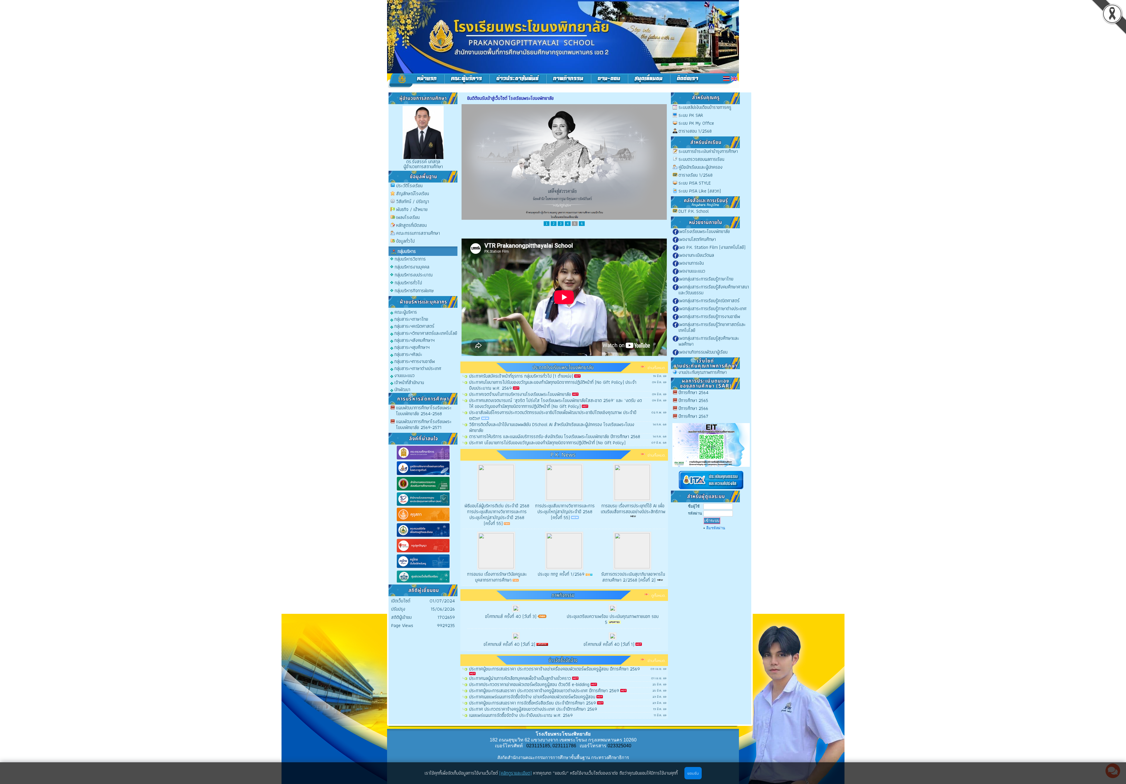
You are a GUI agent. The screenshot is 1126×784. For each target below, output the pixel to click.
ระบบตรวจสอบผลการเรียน (701, 159)
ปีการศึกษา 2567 (693, 416)
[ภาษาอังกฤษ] (734, 78)
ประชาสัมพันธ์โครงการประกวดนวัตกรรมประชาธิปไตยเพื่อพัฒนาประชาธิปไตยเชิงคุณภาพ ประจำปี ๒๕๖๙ (552, 415)
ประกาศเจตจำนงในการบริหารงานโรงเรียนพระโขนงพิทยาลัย (520, 394)
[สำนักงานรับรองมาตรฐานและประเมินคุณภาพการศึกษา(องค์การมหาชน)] (423, 505)
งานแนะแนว (404, 375)
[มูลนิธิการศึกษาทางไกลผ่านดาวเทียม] (423, 474)
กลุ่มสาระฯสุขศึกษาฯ (411, 347)
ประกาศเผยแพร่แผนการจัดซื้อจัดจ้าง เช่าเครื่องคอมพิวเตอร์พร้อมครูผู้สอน (532, 696)
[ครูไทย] (423, 567)
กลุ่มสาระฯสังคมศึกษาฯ (414, 340)
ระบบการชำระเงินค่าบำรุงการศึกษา (708, 151)
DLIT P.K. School (694, 211)
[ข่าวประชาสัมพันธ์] (518, 80)
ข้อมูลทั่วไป (405, 241)
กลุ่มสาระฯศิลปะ (407, 354)
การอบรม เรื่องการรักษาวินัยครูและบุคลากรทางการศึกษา (497, 577)
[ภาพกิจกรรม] (569, 80)
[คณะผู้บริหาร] (467, 80)
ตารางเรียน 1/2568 (696, 175)
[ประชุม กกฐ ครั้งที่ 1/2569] (564, 550)
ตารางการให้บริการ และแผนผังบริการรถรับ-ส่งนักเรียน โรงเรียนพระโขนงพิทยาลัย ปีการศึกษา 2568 (554, 436)
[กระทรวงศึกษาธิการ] (423, 459)
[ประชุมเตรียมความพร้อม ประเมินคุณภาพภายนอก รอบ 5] (612, 610)
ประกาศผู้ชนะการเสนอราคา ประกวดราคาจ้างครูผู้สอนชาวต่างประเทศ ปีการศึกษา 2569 (544, 690)
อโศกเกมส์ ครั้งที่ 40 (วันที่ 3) (510, 616)
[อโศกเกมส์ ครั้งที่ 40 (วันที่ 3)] (515, 610)
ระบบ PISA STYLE (695, 183)
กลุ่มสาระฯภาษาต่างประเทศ (417, 368)
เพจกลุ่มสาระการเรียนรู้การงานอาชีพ (709, 316)
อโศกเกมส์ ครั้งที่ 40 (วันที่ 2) (509, 644)
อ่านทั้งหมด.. (657, 367)
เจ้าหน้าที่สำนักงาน (408, 382)
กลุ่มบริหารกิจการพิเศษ (414, 290)
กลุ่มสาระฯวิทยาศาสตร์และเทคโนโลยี (425, 333)
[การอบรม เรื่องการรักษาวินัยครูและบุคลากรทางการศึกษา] (496, 550)
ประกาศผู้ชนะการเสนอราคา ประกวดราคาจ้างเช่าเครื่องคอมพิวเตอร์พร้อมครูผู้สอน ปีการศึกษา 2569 (554, 669)
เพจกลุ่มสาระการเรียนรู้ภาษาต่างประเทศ (713, 308)
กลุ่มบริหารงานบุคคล (412, 267)
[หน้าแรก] (416, 80)
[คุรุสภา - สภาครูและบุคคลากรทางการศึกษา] (423, 521)
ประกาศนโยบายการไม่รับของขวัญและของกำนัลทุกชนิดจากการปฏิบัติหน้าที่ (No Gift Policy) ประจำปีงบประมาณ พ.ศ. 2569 (552, 385)
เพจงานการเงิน (691, 263)
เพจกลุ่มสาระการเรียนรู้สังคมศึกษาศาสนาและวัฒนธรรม (714, 289)
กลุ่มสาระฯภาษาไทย (410, 318)
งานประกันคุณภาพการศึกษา (703, 372)
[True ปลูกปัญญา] (423, 552)
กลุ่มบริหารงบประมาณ (414, 274)
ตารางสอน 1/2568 (695, 131)
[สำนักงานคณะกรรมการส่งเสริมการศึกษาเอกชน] (423, 490)
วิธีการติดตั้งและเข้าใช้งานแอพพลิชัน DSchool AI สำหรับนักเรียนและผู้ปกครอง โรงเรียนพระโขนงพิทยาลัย (551, 427)
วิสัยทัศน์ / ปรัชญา (412, 201)
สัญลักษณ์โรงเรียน (412, 193)
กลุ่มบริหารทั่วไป (408, 282)
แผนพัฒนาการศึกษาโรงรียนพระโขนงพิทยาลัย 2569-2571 (424, 424)
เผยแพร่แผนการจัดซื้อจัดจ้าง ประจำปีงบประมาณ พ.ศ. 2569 (521, 715)
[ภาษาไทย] (726, 78)
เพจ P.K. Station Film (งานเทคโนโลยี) (712, 247)
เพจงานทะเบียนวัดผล (696, 255)
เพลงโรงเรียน (408, 217)
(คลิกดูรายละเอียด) (515, 773)
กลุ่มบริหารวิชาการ (410, 259)
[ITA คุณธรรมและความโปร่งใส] (711, 489)
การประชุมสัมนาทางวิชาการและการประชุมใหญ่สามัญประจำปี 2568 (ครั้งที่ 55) (565, 511)
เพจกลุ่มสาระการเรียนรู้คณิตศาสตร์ (709, 300)
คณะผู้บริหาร (405, 311)
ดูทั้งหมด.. (659, 595)
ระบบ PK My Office (696, 123)
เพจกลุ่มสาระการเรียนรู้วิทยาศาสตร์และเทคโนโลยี (712, 327)
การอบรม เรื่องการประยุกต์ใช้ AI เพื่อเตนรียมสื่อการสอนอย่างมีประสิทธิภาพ (633, 508)
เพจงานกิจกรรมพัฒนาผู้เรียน (703, 352)
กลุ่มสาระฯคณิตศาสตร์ (413, 325)
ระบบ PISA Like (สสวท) (700, 191)
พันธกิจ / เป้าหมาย (412, 209)
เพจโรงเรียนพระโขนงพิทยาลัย (704, 231)
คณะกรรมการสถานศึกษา (418, 233)
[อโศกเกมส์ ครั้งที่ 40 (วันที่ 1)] (612, 638)
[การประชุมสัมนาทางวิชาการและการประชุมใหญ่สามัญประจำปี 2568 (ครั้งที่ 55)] (564, 482)
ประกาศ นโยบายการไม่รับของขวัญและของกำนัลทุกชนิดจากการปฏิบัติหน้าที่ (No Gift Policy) (547, 442)
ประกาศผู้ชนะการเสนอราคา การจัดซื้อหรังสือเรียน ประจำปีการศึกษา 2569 (532, 703)
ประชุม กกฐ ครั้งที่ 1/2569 (561, 574)
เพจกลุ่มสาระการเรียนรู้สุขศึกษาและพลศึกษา (709, 341)
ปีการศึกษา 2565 (693, 400)
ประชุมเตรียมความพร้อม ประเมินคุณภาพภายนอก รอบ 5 (613, 619)
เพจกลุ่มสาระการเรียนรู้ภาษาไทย (706, 279)
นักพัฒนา (401, 389)
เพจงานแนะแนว (692, 271)
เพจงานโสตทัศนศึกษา (697, 239)
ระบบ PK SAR (691, 115)
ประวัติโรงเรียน (409, 185)
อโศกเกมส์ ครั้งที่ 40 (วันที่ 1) (609, 644)
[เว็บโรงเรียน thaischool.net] (423, 583)
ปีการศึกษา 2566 (693, 408)
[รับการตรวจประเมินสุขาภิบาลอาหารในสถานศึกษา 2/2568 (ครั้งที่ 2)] (632, 550)
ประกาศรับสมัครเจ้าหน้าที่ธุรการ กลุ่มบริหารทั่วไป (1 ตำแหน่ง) (521, 376)
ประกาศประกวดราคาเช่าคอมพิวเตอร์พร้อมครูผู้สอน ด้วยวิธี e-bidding (529, 684)
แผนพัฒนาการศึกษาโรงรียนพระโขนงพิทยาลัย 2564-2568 (424, 410)
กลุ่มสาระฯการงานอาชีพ (414, 361)
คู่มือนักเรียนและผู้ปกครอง (701, 167)
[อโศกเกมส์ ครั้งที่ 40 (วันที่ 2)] (515, 638)
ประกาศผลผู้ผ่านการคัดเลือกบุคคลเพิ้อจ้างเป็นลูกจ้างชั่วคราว (520, 678)
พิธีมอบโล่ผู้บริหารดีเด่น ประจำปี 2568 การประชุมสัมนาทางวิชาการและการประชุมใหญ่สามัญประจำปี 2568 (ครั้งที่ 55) (496, 514)
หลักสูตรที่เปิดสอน (411, 225)
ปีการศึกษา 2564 (693, 392)
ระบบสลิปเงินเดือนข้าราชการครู (705, 107)
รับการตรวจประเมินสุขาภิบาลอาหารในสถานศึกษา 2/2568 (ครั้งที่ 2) (633, 577)
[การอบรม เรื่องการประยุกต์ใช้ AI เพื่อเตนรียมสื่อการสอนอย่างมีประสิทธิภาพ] (632, 482)
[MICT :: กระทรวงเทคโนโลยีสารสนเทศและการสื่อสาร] (423, 536)
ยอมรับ (693, 773)
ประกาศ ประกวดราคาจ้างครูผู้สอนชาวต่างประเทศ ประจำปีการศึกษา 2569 (533, 709)
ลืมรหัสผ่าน (715, 528)
